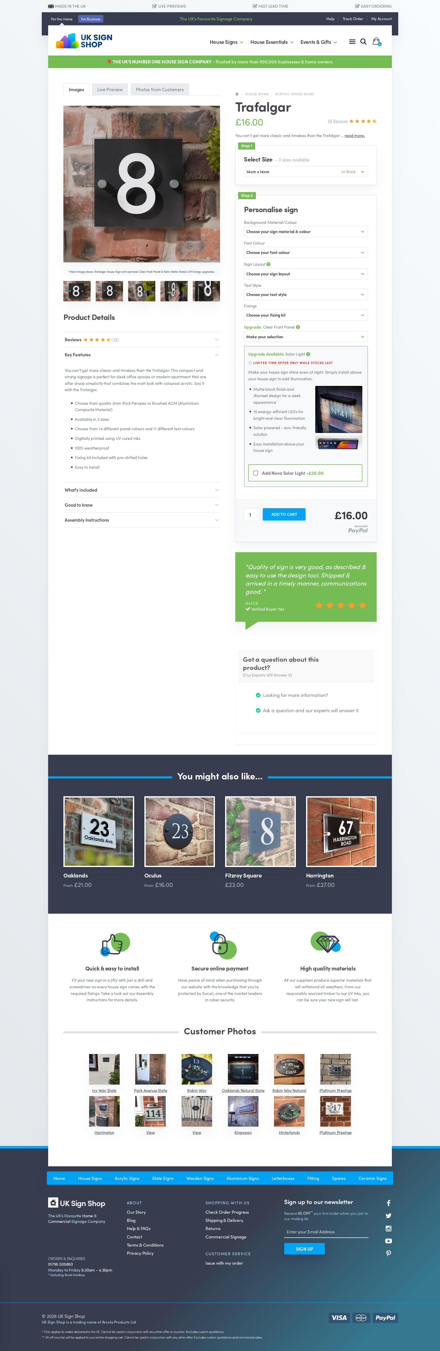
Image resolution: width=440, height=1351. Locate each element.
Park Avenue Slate (150, 1090)
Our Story (136, 1212)
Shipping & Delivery (224, 1220)
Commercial (59, 1221)
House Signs (224, 41)
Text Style (252, 285)
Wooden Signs (200, 1178)
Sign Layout (255, 264)
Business (90, 18)
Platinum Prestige (336, 1090)
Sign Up (304, 1249)
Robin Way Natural (289, 1090)
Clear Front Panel (270, 327)
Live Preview (110, 89)
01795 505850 (60, 1264)
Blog (131, 1220)
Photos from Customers (160, 89)
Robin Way (197, 1090)
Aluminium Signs (243, 1178)
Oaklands (75, 875)
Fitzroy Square (243, 875)
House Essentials (269, 41)
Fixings (250, 305)
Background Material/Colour (270, 222)
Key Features (78, 354)
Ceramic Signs (373, 1178)
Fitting (313, 1178)
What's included (81, 490)
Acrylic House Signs (294, 94)
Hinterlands (289, 1132)
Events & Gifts (315, 41)
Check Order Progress (227, 1212)
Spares (339, 1178)
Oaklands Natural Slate (243, 1090)
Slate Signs (162, 1178)
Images (76, 89)
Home (62, 18)
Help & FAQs (138, 1228)
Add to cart (284, 514)
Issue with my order (224, 1263)
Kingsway (243, 1132)
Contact (134, 1237)
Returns (213, 1228)
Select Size (276, 159)
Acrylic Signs (127, 1178)
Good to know (79, 505)
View (150, 1132)
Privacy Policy (140, 1253)
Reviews (92, 339)
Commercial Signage (225, 1237)
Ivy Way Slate (104, 1090)
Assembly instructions (87, 520)
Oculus (152, 875)
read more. (355, 135)
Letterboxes (283, 1178)
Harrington (320, 875)
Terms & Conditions (145, 1245)
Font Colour (254, 243)
